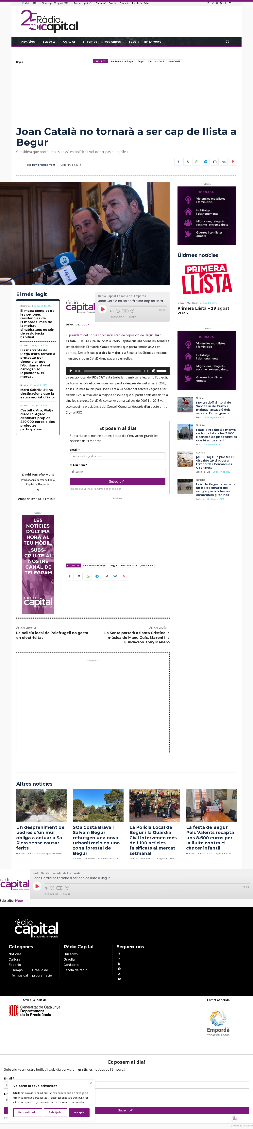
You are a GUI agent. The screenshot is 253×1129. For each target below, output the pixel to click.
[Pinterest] (233, 162)
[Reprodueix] (71, 371)
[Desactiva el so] (153, 371)
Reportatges (25, 306)
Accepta (79, 1112)
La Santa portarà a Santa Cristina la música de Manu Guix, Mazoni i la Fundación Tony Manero (137, 637)
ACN (198, 445)
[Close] (90, 1083)
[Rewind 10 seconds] (118, 311)
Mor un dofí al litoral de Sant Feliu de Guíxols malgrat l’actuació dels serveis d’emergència (213, 408)
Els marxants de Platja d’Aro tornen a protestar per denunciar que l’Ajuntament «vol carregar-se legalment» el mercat (37, 363)
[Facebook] (208, 3)
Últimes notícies (197, 255)
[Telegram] (221, 3)
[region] (51, 1100)
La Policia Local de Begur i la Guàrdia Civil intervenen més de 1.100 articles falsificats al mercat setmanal (153, 840)
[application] (118, 371)
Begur (19, 62)
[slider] (162, 370)
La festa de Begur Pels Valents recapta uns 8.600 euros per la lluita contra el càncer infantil (210, 838)
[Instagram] (212, 3)
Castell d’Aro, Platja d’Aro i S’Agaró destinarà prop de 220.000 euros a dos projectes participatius (37, 419)
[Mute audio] (112, 311)
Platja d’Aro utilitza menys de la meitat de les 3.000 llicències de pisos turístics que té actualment (216, 435)
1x (125, 310)
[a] (86, 928)
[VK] (224, 162)
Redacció (200, 417)
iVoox (85, 324)
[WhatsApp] (196, 162)
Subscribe (117, 317)
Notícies (24, 346)
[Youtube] (230, 3)
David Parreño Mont (43, 165)
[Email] (215, 162)
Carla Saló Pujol (203, 472)
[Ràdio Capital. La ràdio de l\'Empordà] (49, 21)
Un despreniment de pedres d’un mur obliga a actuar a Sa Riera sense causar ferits (40, 838)
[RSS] (119, 964)
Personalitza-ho (27, 1112)
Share (132, 317)
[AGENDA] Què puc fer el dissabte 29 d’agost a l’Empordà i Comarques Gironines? (215, 462)
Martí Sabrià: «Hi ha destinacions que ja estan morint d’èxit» (37, 393)
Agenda (200, 453)
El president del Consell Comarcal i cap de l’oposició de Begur (109, 335)
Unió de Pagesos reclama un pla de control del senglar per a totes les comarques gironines (215, 489)
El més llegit (31, 294)
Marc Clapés (192, 303)
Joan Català (174, 61)
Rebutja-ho (55, 1112)
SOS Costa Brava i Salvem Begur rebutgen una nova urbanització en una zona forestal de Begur (96, 840)
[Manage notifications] (234, 1119)
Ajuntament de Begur (122, 61)
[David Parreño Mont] (21, 165)
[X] (187, 162)
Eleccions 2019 (156, 61)
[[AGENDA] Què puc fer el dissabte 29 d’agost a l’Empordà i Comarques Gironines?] (185, 459)
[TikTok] (225, 3)
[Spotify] (217, 3)
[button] (227, 41)
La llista (180, 303)
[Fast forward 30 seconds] (132, 311)
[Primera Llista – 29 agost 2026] (207, 279)
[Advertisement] (126, 94)
